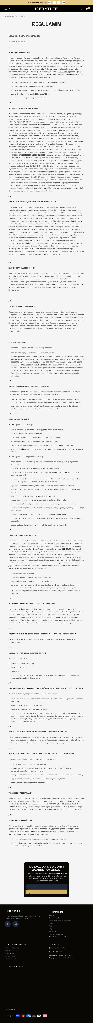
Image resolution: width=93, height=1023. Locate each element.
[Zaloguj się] (82, 9)
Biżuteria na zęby (10, 956)
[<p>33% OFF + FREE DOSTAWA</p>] (46, 2)
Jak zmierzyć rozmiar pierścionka (60, 920)
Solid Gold (8, 951)
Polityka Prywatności (56, 934)
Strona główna (10, 16)
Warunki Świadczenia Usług (58, 937)
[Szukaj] (10, 9)
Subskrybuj (33, 893)
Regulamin (52, 931)
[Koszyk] (87, 9)
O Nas (51, 923)
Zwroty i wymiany (55, 918)
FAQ (50, 926)
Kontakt (51, 915)
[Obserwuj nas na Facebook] (8, 924)
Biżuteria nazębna (11, 959)
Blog (50, 929)
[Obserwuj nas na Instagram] (15, 924)
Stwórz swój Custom (12, 948)
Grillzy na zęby (9, 953)
